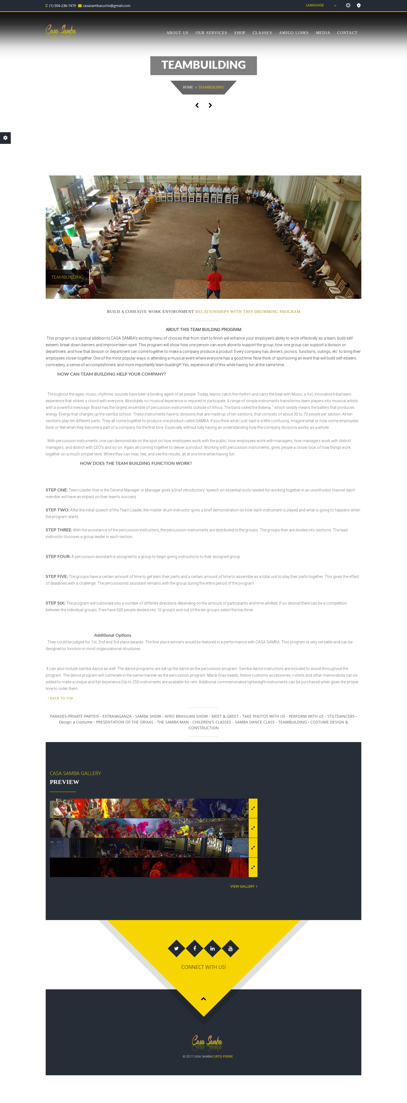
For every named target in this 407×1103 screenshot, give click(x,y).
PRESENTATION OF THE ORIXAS (124, 722)
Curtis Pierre (222, 1056)
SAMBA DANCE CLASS (255, 722)
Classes (262, 33)
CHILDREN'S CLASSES (211, 722)
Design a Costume (75, 722)
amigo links (294, 33)
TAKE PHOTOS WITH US (263, 716)
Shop (240, 33)
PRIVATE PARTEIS (83, 716)
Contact (347, 33)
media (323, 33)
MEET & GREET (225, 716)
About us (177, 33)
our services (212, 33)
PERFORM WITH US (306, 716)
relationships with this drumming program (247, 312)
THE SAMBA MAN (173, 722)
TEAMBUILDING (292, 722)
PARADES (58, 716)
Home (188, 87)
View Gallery (243, 886)
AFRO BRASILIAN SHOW (186, 716)
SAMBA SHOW (148, 716)
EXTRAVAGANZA (117, 716)
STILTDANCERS (341, 716)
